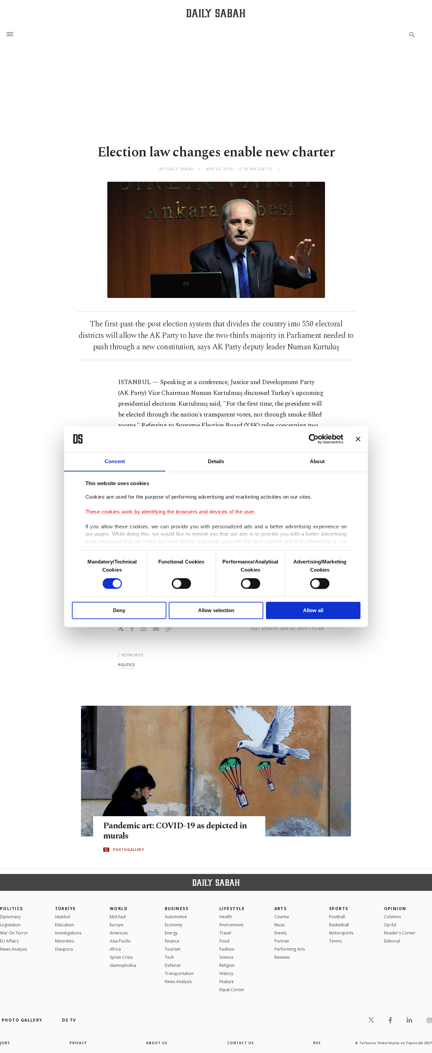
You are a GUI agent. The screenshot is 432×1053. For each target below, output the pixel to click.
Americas (119, 933)
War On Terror (14, 933)
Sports (338, 908)
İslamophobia (123, 965)
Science (226, 957)
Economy (173, 925)
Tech (169, 957)
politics (126, 664)
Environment (231, 925)
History (226, 973)
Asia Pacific (120, 941)
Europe (117, 925)
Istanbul (62, 917)
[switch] (181, 583)
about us (156, 1043)
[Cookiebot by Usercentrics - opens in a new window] (313, 439)
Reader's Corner (399, 933)
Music (279, 925)
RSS (317, 1043)
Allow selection (216, 610)
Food (224, 941)
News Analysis (13, 949)
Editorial (392, 941)
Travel (225, 933)
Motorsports (341, 933)
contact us (240, 1043)
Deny (119, 610)
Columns (392, 917)
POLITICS (11, 908)
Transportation (179, 973)
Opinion (395, 908)
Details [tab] (216, 461)
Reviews (282, 957)
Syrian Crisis (121, 957)
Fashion (226, 949)
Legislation (10, 925)
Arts (280, 908)
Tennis (335, 941)
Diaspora (64, 949)
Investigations (68, 933)
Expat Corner (231, 990)
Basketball (339, 925)
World (119, 908)
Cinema (281, 917)
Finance (172, 941)
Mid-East (118, 917)
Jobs (5, 1043)
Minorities (64, 941)
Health (225, 917)
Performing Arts (289, 949)
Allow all (313, 610)
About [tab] (317, 461)
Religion (227, 965)
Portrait (281, 941)
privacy (78, 1043)
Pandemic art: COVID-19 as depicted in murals (175, 831)
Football (337, 917)
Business (177, 908)
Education (64, 925)
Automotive (176, 917)
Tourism (173, 949)
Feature (226, 981)
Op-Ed (390, 925)
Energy (171, 933)
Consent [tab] (115, 461)
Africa (115, 949)
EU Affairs (9, 941)
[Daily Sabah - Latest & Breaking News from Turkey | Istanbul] (215, 13)
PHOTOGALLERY (128, 849)
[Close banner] (358, 438)
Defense (173, 965)
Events (280, 933)
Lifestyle (232, 908)
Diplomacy (10, 917)
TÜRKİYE (65, 908)
